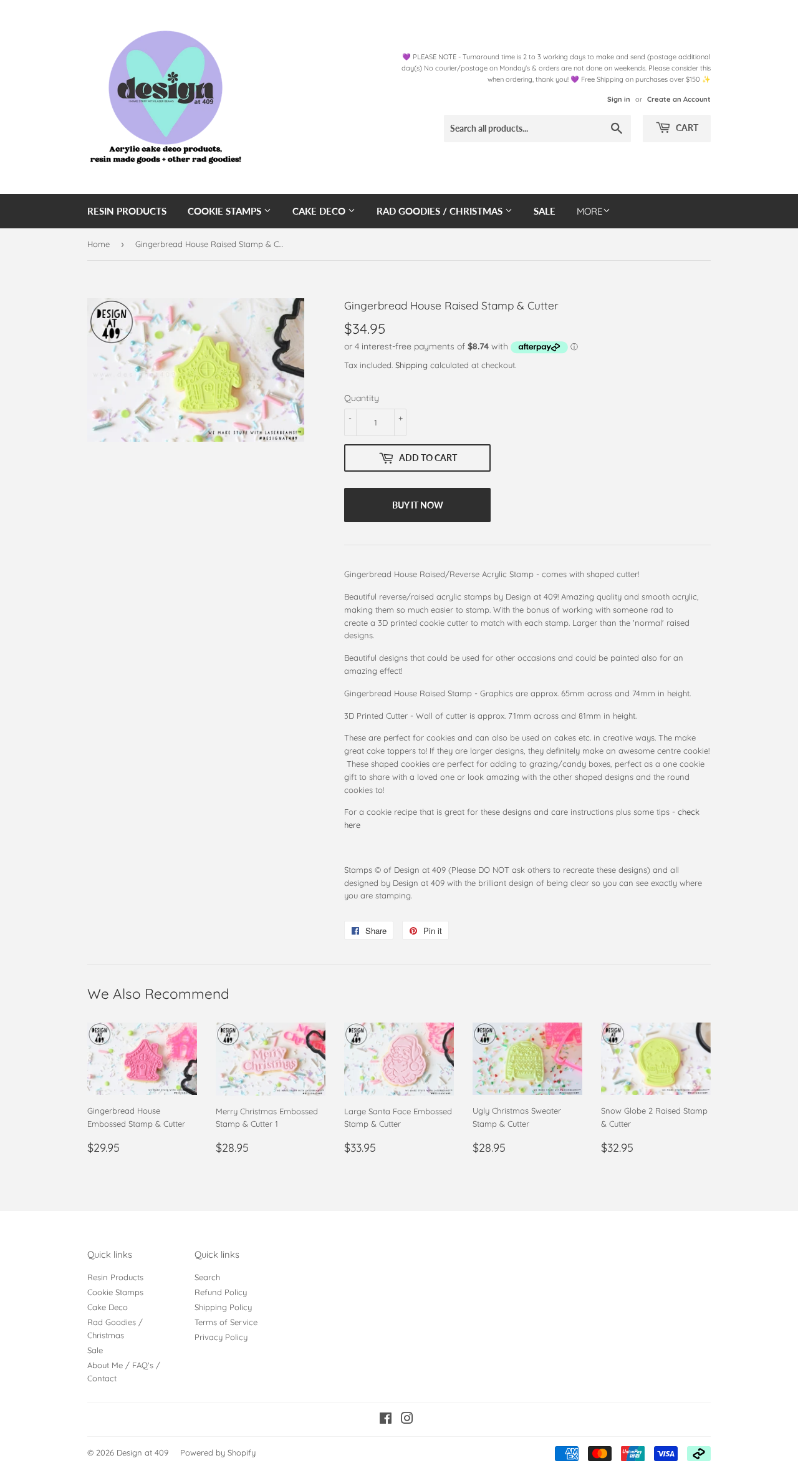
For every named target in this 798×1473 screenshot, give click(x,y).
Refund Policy (221, 1292)
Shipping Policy (223, 1307)
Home (98, 244)
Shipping (411, 365)
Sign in (618, 99)
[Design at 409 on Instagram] (407, 1420)
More (590, 211)
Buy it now (417, 505)
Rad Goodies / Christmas (441, 210)
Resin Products (126, 210)
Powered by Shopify (218, 1452)
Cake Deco (320, 210)
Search (207, 1277)
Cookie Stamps (226, 210)
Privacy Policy (221, 1337)
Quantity (361, 398)
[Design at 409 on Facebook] (385, 1420)
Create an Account (679, 99)
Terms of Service (226, 1322)
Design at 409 (142, 1452)
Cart (686, 127)
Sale (544, 210)
